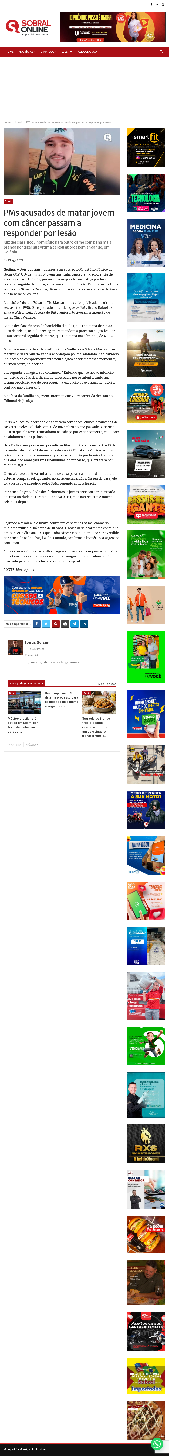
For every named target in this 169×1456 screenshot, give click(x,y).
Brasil (8, 201)
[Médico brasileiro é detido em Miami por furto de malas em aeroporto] (24, 703)
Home (9, 51)
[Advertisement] (84, 88)
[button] (157, 1444)
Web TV (67, 51)
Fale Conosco (87, 51)
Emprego (47, 51)
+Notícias (25, 51)
